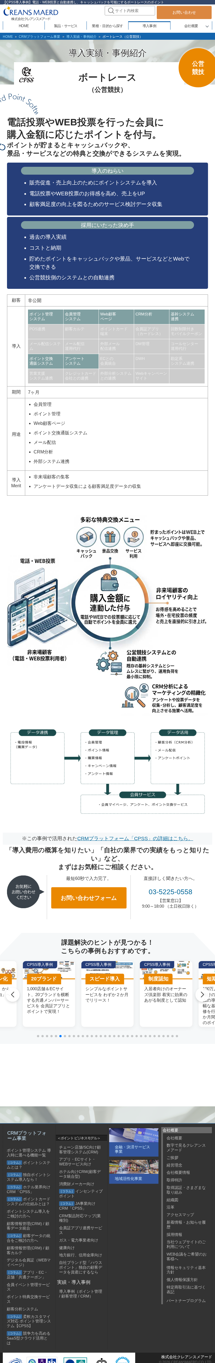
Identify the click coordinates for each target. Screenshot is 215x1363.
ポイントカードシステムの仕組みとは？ (28, 1201)
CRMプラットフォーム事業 (39, 37)
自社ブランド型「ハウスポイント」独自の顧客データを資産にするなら (80, 1267)
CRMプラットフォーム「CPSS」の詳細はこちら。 (135, 838)
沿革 (170, 1207)
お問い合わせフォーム (89, 898)
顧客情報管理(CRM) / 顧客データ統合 (28, 1226)
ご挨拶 (172, 1157)
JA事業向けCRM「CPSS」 (77, 1205)
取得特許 (174, 1180)
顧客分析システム (22, 1309)
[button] (38, 1036)
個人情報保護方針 (182, 1279)
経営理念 (174, 1165)
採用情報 (174, 1234)
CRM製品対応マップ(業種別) (80, 1218)
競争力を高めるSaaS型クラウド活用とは (28, 1338)
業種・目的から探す (107, 26)
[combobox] (130, 10)
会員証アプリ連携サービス (80, 1230)
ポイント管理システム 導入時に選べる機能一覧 (29, 1152)
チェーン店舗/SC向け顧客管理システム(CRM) (80, 1149)
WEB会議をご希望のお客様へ (187, 1256)
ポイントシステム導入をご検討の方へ (28, 1213)
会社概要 (191, 26)
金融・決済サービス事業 (132, 1149)
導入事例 (149, 26)
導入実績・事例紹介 (81, 37)
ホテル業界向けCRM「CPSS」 (28, 1189)
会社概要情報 (178, 1172)
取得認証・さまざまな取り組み (186, 1190)
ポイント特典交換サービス (28, 1299)
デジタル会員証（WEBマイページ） (29, 1262)
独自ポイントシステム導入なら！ (28, 1177)
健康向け (67, 1247)
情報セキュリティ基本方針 (186, 1270)
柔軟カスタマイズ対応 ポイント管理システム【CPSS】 (29, 1321)
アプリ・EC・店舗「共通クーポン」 (27, 1274)
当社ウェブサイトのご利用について (186, 1244)
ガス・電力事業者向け (78, 1240)
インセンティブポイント (81, 1193)
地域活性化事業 (128, 1178)
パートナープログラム (186, 1300)
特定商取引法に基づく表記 (186, 1289)
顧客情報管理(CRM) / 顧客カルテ (28, 1250)
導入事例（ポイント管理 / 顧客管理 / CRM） (80, 1293)
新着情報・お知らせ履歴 (186, 1224)
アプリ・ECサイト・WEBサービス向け (77, 1161)
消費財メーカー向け (76, 1184)
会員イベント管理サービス (28, 1287)
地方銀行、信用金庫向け (80, 1255)
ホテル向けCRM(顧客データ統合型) (80, 1174)
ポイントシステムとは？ (28, 1165)
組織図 (172, 1200)
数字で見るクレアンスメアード (186, 1147)
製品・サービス (66, 26)
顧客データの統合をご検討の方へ (28, 1238)
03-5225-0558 (170, 892)
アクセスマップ (180, 1214)
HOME (8, 37)
